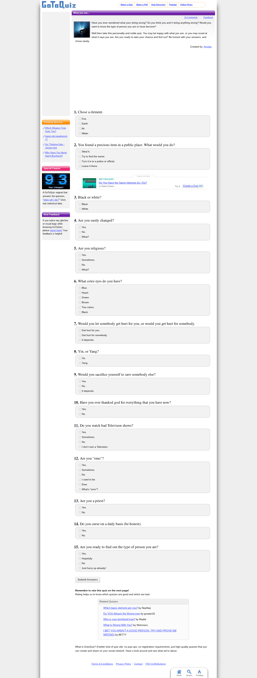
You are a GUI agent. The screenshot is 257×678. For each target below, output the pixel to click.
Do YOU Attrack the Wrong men (121, 613)
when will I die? (51, 200)
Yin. (83, 358)
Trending (199, 675)
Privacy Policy (123, 663)
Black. (84, 204)
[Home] (59, 5)
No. (83, 231)
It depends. (87, 339)
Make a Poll (142, 4)
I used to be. (88, 479)
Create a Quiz (190, 185)
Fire (83, 118)
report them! (56, 230)
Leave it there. (89, 166)
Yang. (84, 363)
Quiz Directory (158, 4)
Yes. (84, 227)
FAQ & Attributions (156, 663)
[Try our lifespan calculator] (56, 181)
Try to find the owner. (93, 156)
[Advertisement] (143, 78)
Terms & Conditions (102, 663)
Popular (173, 4)
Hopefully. (87, 558)
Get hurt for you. (90, 330)
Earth (84, 123)
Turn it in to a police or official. (98, 161)
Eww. (84, 484)
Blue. (84, 287)
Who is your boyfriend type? (119, 619)
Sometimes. (88, 259)
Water (84, 133)
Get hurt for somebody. (94, 335)
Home (179, 675)
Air (83, 128)
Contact (138, 663)
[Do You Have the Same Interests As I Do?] (89, 183)
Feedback (208, 17)
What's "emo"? (89, 489)
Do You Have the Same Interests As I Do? (123, 182)
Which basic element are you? (120, 607)
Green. (85, 297)
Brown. (85, 302)
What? (85, 236)
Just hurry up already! (93, 568)
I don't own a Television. (94, 446)
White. (85, 208)
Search (189, 675)
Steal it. (85, 151)
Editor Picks (186, 4)
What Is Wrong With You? (118, 624)
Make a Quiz (127, 4)
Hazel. (85, 292)
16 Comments (191, 17)
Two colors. (87, 307)
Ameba (208, 46)
